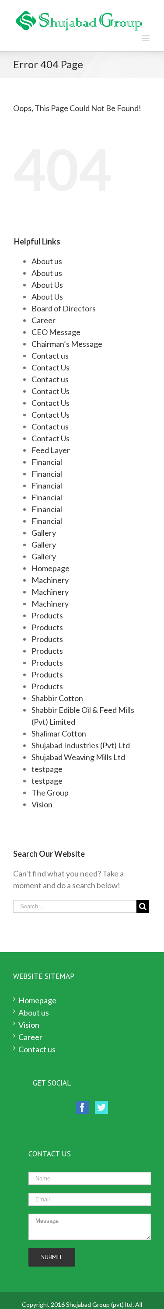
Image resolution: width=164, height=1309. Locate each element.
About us (46, 261)
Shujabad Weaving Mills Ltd (78, 757)
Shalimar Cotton (58, 733)
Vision (41, 804)
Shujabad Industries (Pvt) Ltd (80, 745)
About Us (47, 285)
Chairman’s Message (66, 344)
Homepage (50, 568)
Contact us (50, 355)
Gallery (43, 533)
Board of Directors (63, 308)
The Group (50, 792)
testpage (47, 769)
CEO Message (55, 332)
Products (47, 615)
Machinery (50, 580)
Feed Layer (50, 450)
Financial (46, 462)
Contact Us (50, 367)
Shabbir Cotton (57, 698)
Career (43, 320)
